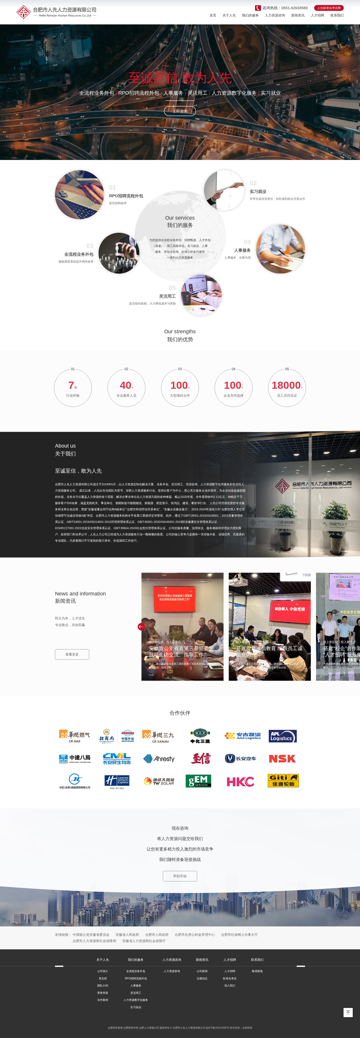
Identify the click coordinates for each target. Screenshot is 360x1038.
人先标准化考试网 (329, 8)
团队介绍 (102, 985)
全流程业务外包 (96, 93)
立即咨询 (180, 111)
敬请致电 (257, 971)
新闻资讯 (298, 15)
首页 (213, 15)
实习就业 (271, 93)
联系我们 (337, 15)
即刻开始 (180, 876)
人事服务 (173, 93)
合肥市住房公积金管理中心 (195, 934)
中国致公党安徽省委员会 (91, 934)
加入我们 (229, 985)
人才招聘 (317, 15)
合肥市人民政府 (157, 934)
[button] (141, 626)
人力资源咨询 (275, 15)
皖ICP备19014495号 (217, 1027)
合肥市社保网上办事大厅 (239, 934)
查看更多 (72, 654)
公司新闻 (202, 971)
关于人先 (229, 15)
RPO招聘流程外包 (138, 93)
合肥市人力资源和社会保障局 (94, 941)
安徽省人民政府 (127, 934)
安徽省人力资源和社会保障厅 (144, 941)
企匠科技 (247, 1027)
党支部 (103, 978)
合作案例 (102, 1000)
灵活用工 (198, 93)
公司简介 (102, 971)
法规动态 (202, 978)
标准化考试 (229, 978)
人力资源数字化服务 (234, 93)
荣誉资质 (102, 992)
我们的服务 (250, 15)
